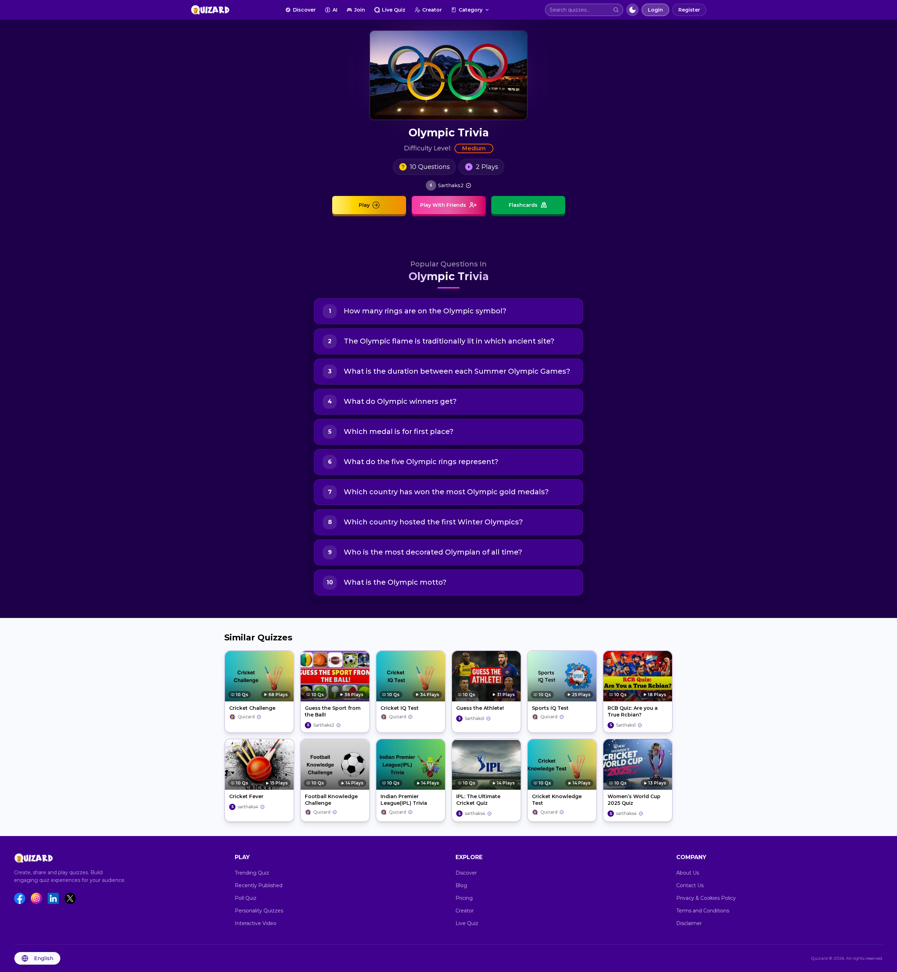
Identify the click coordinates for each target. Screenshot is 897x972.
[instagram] (36, 898)
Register (689, 10)
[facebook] (19, 898)
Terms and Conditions (702, 911)
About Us (687, 873)
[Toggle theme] (632, 10)
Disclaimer (689, 923)
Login (655, 10)
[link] (448, 185)
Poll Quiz (245, 898)
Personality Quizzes (259, 911)
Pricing (464, 898)
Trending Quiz (252, 873)
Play (364, 205)
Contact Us (690, 885)
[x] (70, 898)
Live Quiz (393, 10)
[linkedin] (53, 898)
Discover (304, 10)
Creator (432, 10)
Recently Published (258, 885)
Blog (461, 885)
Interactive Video (255, 923)
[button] (616, 9)
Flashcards (523, 205)
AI (335, 10)
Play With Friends (443, 205)
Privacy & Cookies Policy (706, 898)
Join (359, 10)
